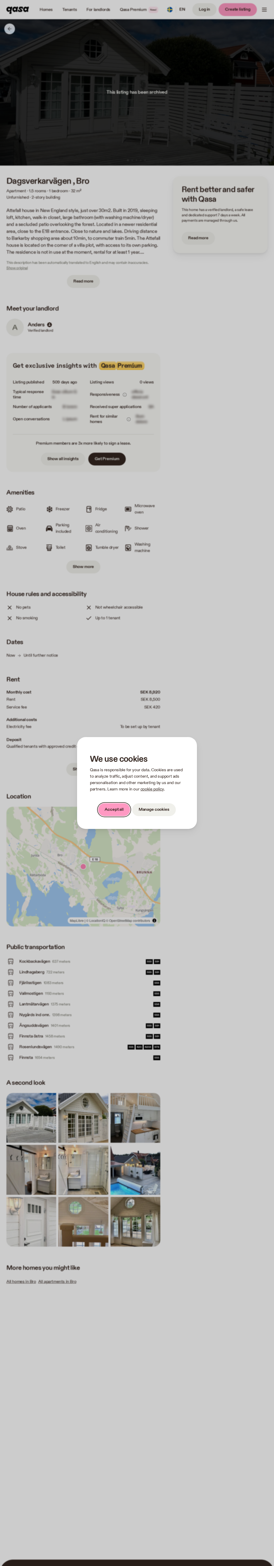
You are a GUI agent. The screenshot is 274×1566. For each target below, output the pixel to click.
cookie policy (152, 789)
